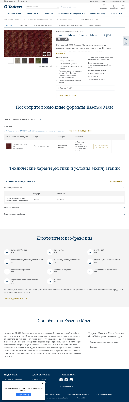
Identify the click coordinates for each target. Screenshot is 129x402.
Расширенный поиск (68, 7)
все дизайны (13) (45, 66)
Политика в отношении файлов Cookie (55, 398)
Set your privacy (23, 395)
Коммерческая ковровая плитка (41, 19)
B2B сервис (94, 1)
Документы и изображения (71, 26)
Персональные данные (104, 394)
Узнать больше (95, 26)
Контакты (104, 1)
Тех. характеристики (43, 26)
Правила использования (51, 394)
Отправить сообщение (117, 1)
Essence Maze (66, 19)
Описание (8, 26)
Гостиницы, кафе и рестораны (104, 342)
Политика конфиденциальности (78, 394)
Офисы (93, 347)
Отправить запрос (39, 379)
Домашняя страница (13, 19)
